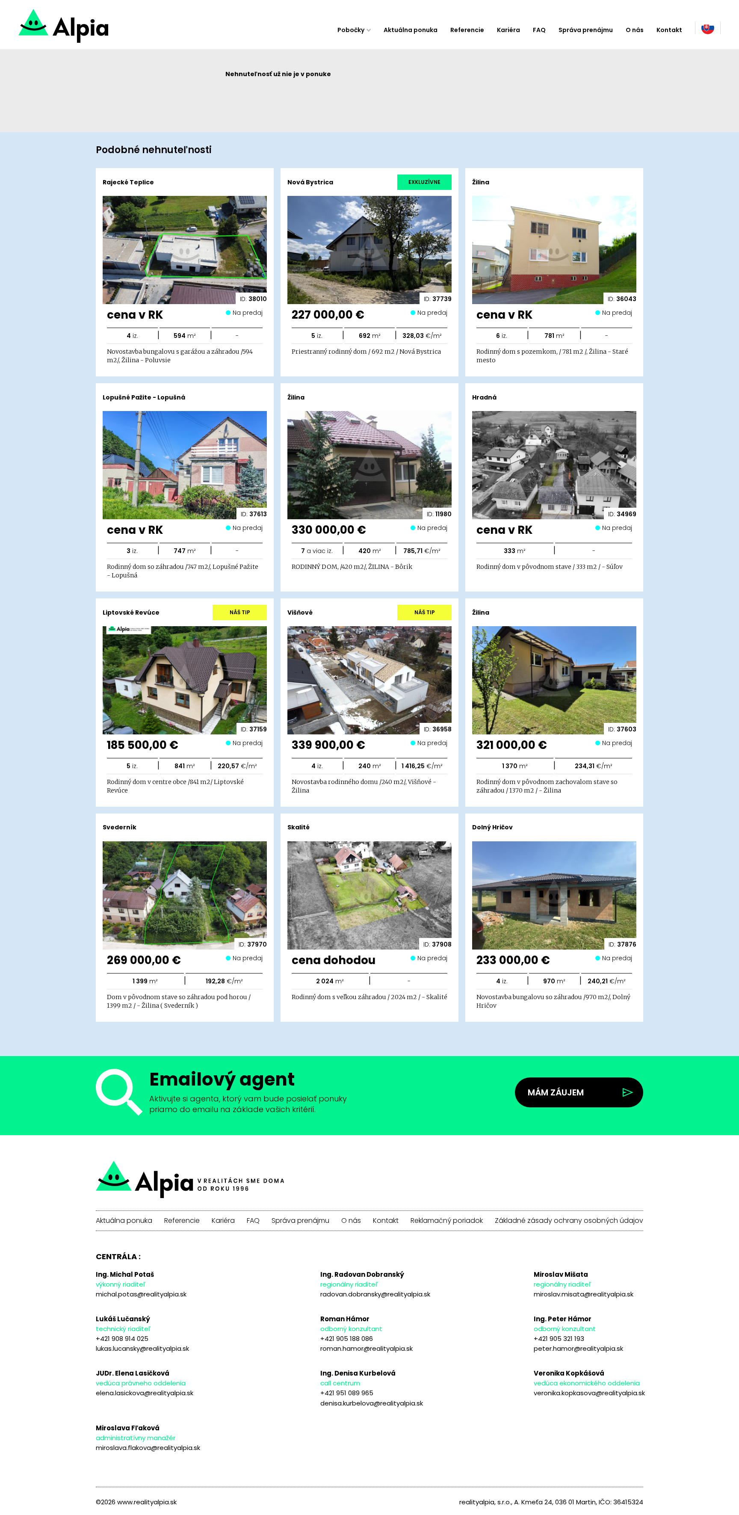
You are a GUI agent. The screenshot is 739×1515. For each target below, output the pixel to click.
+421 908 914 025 (122, 1338)
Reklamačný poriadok (447, 1220)
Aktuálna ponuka (410, 30)
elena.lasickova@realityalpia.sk (144, 1392)
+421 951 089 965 (346, 1392)
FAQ (539, 30)
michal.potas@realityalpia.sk (141, 1294)
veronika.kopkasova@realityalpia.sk (589, 1392)
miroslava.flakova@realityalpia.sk (148, 1447)
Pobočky (350, 30)
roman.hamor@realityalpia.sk (366, 1348)
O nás (635, 30)
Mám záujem (556, 1092)
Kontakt (669, 30)
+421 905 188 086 (346, 1338)
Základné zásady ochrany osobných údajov (569, 1220)
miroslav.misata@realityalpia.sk (583, 1294)
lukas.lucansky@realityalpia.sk (142, 1348)
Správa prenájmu (586, 30)
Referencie (467, 30)
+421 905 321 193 (559, 1338)
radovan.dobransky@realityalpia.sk (375, 1294)
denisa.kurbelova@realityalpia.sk (371, 1403)
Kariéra (508, 30)
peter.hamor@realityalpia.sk (578, 1348)
